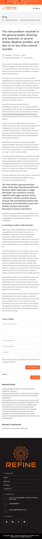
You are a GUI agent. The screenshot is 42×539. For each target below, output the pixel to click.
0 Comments (28, 58)
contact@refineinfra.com (18, 510)
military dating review (12, 58)
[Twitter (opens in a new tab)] (15, 3)
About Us (7, 481)
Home (6, 478)
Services (6, 485)
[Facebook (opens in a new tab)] (19, 3)
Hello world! (24, 428)
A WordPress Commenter (10, 428)
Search (4, 374)
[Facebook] (12, 521)
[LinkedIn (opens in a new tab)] (26, 3)
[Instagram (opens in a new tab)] (22, 3)
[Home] (2, 20)
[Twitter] (6, 521)
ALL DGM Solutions (25, 537)
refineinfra (8, 55)
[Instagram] (18, 521)
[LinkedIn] (24, 521)
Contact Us (7, 489)
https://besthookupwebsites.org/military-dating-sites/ (19, 114)
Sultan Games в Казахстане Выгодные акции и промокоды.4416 (20, 400)
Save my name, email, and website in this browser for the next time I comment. (21, 361)
